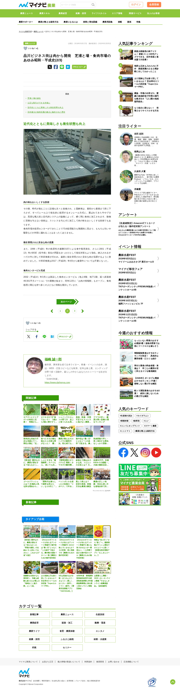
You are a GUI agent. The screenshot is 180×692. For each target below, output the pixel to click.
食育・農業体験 (67, 631)
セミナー (67, 647)
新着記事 (34, 614)
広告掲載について (131, 662)
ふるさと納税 (67, 639)
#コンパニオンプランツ (130, 426)
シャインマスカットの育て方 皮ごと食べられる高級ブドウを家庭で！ (66, 419)
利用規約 (88, 662)
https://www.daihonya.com (57, 382)
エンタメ (100, 631)
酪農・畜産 (100, 623)
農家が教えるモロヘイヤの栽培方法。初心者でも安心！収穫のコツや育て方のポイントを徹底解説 (66, 441)
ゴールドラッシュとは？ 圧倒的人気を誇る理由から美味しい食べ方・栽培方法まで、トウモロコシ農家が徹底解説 (31, 484)
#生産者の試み (126, 416)
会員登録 (154, 4)
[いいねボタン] (25, 48)
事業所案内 (46, 681)
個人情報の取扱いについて (69, 662)
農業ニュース (38, 31)
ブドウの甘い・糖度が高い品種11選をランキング (101, 419)
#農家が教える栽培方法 (145, 431)
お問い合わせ (113, 662)
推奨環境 (100, 662)
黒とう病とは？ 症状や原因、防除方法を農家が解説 (83, 483)
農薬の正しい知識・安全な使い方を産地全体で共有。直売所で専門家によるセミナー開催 (101, 484)
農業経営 (34, 623)
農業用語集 (108, 22)
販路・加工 (67, 623)
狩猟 (34, 647)
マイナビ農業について (28, 662)
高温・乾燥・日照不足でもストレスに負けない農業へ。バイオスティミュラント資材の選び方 (83, 419)
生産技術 (100, 614)
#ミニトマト (125, 431)
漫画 (129, 22)
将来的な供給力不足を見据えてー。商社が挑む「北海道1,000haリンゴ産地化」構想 (31, 441)
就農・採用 (34, 639)
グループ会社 (80, 681)
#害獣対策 (124, 421)
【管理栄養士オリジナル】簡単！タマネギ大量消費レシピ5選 (66, 462)
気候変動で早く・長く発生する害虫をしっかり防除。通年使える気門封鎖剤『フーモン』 (101, 441)
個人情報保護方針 (93, 681)
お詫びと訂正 (47, 662)
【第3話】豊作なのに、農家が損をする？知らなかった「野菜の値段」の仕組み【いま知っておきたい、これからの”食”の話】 (31, 462)
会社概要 (36, 681)
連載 (120, 22)
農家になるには (71, 22)
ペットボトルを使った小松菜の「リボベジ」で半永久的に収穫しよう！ (66, 484)
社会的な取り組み (58, 681)
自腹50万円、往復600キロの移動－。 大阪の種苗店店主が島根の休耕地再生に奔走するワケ (101, 462)
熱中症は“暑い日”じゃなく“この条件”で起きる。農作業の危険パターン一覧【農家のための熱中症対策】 (84, 441)
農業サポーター (26, 22)
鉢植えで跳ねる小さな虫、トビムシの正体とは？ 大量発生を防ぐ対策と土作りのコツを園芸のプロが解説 (84, 462)
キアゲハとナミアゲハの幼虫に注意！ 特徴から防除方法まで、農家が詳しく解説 (31, 419)
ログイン (136, 4)
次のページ (66, 302)
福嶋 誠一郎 (53, 359)
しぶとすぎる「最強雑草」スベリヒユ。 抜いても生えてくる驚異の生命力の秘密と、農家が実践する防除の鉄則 (49, 462)
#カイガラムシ (143, 416)
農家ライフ (34, 631)
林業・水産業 (100, 639)
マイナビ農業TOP (25, 31)
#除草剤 (136, 421)
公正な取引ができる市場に (39, 103)
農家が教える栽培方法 (48, 22)
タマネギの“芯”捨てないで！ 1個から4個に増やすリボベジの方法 (49, 419)
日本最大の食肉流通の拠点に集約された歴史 (46, 112)
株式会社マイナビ (25, 681)
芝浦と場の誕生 (34, 98)
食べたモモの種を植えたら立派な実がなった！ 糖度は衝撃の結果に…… (48, 441)
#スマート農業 (150, 426)
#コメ (146, 421)
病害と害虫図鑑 (90, 22)
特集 (139, 22)
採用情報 (70, 681)
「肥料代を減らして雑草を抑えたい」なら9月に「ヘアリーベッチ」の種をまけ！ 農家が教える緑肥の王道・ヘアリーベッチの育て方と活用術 (49, 484)
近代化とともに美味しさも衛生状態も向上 (45, 107)
